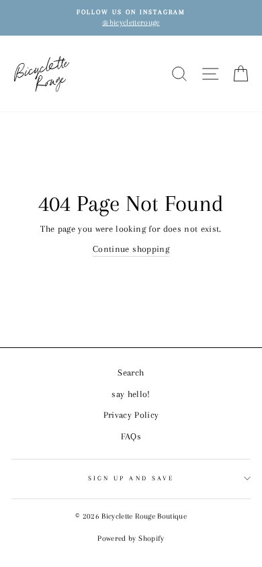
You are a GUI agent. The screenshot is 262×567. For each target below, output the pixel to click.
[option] (131, 18)
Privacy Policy (131, 415)
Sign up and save (131, 478)
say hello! (131, 394)
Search (131, 372)
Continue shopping (131, 249)
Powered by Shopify (130, 538)
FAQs (131, 436)
